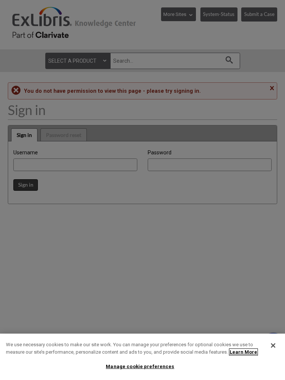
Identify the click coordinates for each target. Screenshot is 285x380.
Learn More (243, 352)
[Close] (273, 345)
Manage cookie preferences (140, 366)
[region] (142, 357)
